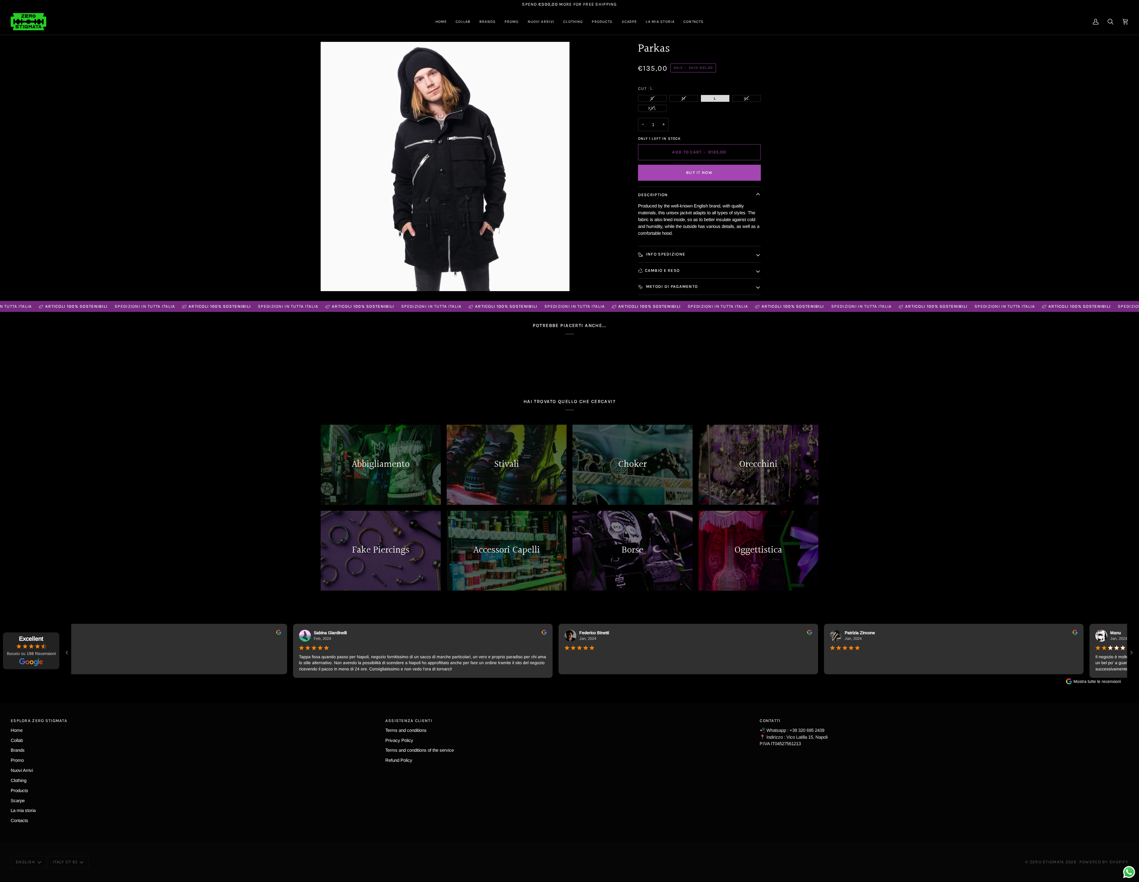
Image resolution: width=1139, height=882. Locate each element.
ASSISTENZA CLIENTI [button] (408, 720)
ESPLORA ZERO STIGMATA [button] (39, 720)
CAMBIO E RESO (662, 270)
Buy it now (699, 172)
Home (17, 730)
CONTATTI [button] (770, 720)
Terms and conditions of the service (419, 750)
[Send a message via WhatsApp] (1129, 872)
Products (19, 790)
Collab (17, 740)
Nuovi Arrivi (22, 770)
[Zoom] (445, 166)
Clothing (18, 780)
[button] (463, 22)
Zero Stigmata (1047, 861)
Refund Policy (398, 760)
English (25, 861)
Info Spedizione (665, 254)
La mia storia (23, 810)
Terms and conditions (406, 730)
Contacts (19, 820)
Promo (17, 760)
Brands (18, 750)
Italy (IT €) (65, 861)
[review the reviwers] (271, 632)
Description (653, 194)
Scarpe (18, 800)
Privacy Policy (399, 740)
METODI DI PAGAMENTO (671, 286)
